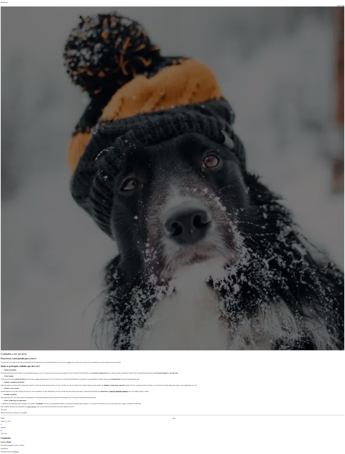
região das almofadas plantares (118, 391)
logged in (10, 445)
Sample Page (340, 5)
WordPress (16, 451)
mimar (69, 362)
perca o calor (39, 379)
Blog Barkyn (4, 2)
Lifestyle (3, 427)
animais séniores (31, 406)
